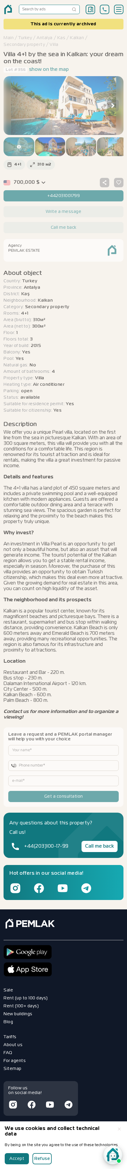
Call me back (99, 846)
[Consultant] (112, 1154)
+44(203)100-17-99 (46, 846)
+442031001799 (63, 196)
